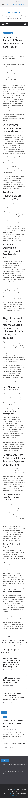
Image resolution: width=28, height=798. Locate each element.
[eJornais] (3, 24)
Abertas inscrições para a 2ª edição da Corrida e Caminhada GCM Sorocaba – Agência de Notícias (13, 642)
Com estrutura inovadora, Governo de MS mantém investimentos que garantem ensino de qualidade (13, 696)
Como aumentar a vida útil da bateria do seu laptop (13, 723)
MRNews (3, 773)
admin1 (17, 50)
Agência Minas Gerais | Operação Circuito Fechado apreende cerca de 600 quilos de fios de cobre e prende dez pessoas (12, 662)
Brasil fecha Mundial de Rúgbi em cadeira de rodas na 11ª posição (15, 5)
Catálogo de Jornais (7, 33)
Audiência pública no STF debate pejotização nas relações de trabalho (12, 680)
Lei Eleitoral (6, 636)
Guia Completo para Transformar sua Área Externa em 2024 (13, 744)
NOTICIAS (5, 717)
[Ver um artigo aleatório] (25, 24)
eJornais (14, 12)
